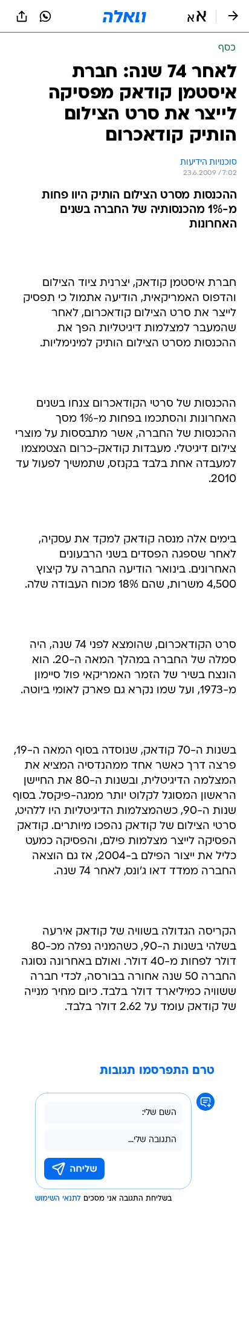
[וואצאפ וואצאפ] (45, 16)
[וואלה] (124, 16)
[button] (196, 16)
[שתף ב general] (21, 16)
